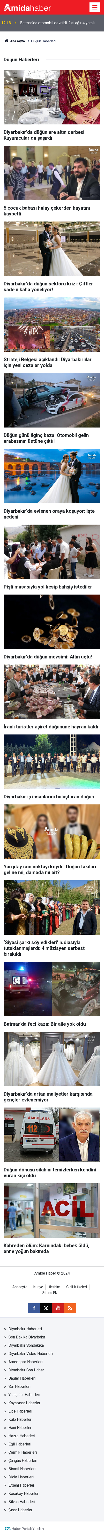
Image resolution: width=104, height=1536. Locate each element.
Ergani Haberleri (21, 1485)
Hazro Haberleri (21, 1436)
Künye (38, 1287)
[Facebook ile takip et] (34, 1308)
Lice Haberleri (20, 1411)
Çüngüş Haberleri (22, 1460)
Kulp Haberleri (20, 1419)
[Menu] (95, 7)
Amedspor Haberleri (25, 1362)
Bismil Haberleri (22, 1469)
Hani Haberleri (20, 1427)
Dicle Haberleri (21, 1477)
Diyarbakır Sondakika (26, 1345)
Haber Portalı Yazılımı (28, 1529)
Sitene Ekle (50, 1293)
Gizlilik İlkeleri (76, 1287)
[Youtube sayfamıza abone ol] (58, 1308)
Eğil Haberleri (19, 1444)
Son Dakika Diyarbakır (26, 1337)
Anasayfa (17, 41)
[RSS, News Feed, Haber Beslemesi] (70, 1308)
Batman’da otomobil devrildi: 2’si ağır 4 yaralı (57, 23)
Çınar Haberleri (20, 1510)
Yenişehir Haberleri (24, 1394)
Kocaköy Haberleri (23, 1493)
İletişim (54, 1287)
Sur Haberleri (19, 1386)
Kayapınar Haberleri (24, 1403)
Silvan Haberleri (21, 1501)
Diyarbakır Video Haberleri (30, 1353)
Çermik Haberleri (22, 1452)
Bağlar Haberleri (22, 1378)
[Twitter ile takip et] (46, 1308)
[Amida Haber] (27, 7)
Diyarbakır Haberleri (25, 1329)
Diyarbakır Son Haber (26, 1370)
